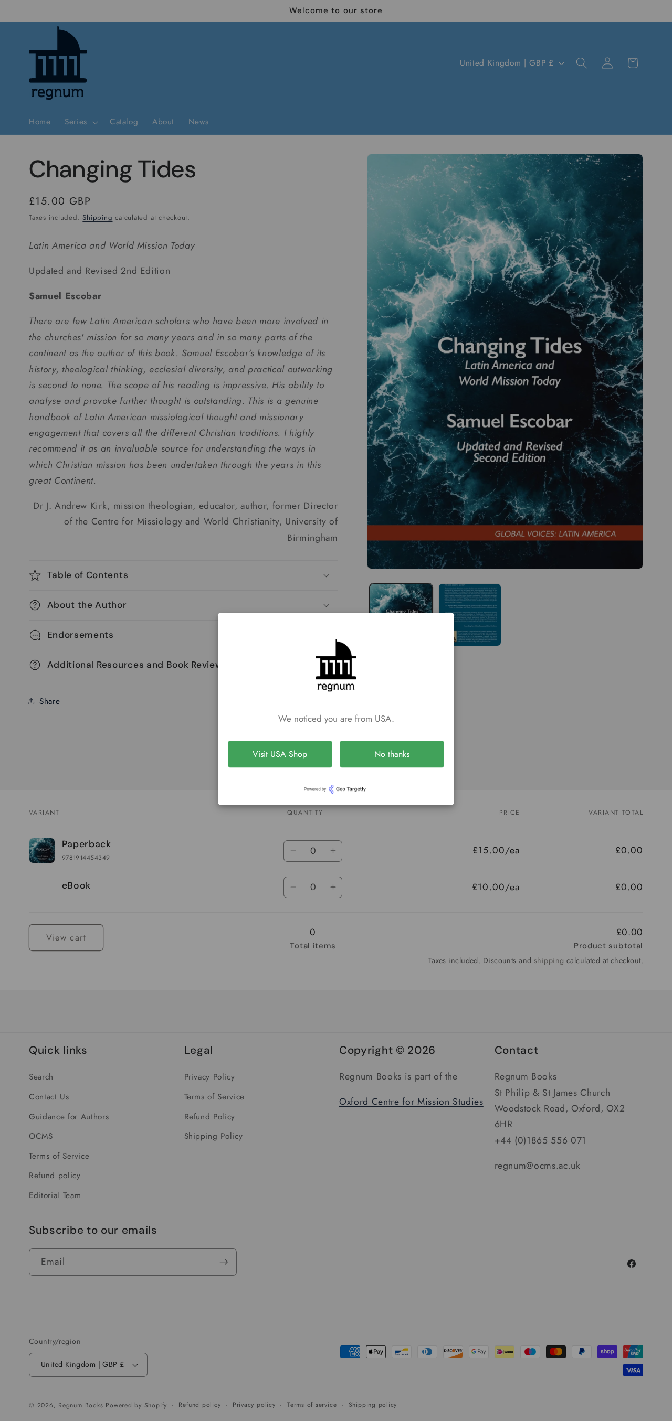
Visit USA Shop (280, 754)
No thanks (392, 754)
